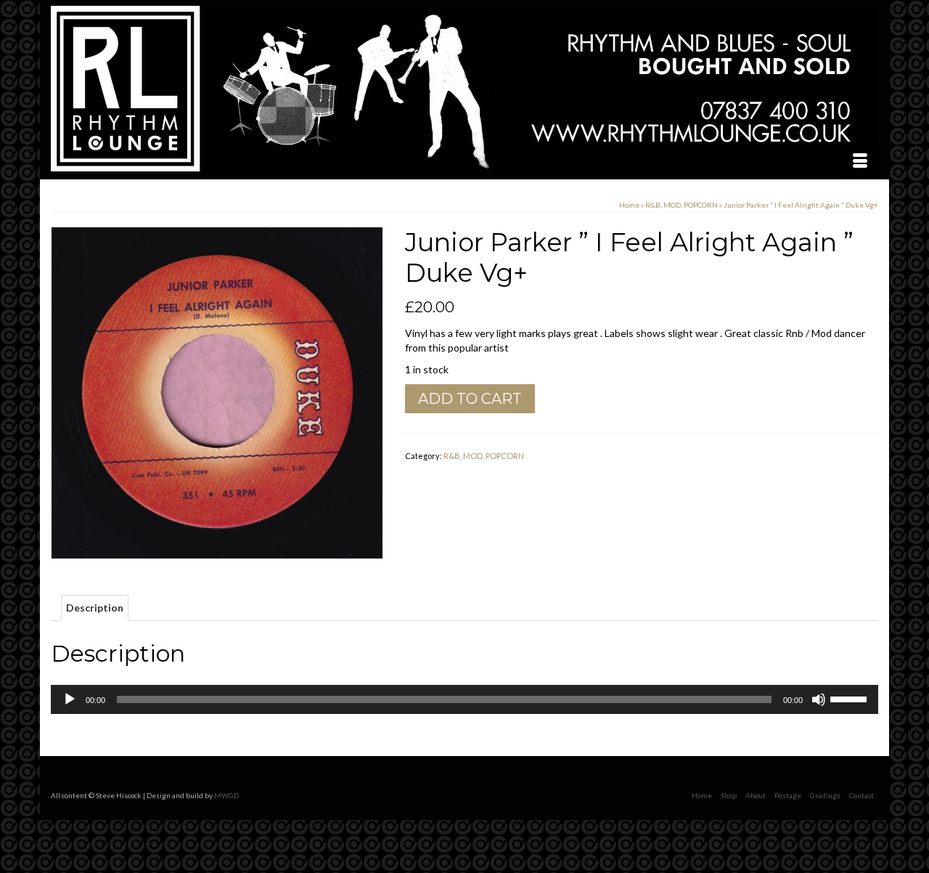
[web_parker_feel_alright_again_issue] (217, 392)
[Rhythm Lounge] (464, 88)
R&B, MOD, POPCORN (483, 455)
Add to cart (470, 398)
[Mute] (818, 699)
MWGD (226, 795)
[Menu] (860, 161)
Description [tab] (94, 607)
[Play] (69, 699)
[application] (464, 699)
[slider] (850, 698)
